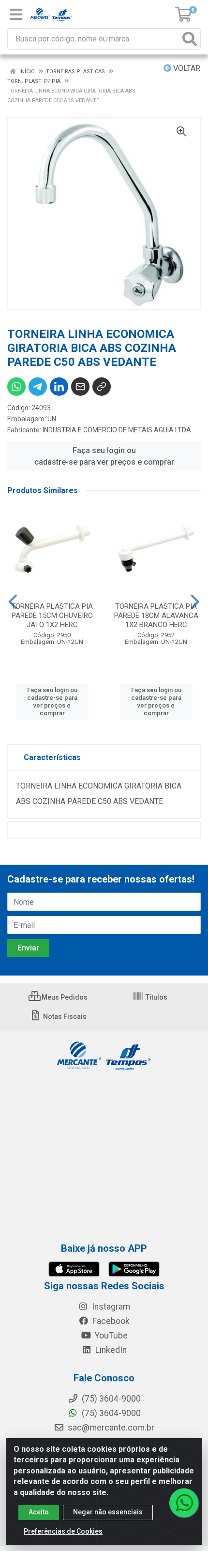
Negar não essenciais (108, 1512)
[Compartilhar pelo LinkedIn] (59, 386)
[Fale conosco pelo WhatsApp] (183, 1502)
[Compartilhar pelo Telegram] (38, 386)
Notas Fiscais (64, 1016)
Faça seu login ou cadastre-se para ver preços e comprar (104, 456)
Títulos (155, 997)
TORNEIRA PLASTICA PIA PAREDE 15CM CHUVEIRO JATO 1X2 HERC (52, 615)
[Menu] (16, 14)
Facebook (110, 1321)
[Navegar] (12, 602)
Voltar (185, 68)
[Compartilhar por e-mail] (80, 386)
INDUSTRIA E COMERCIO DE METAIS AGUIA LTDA (117, 430)
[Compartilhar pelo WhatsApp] (16, 386)
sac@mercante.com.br (110, 1427)
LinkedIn (110, 1350)
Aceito (39, 1512)
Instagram (110, 1306)
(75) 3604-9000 (110, 1413)
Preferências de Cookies (63, 1531)
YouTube (110, 1335)
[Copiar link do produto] (101, 386)
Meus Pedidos (64, 997)
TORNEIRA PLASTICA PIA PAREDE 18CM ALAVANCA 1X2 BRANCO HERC (156, 615)
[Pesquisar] (189, 39)
